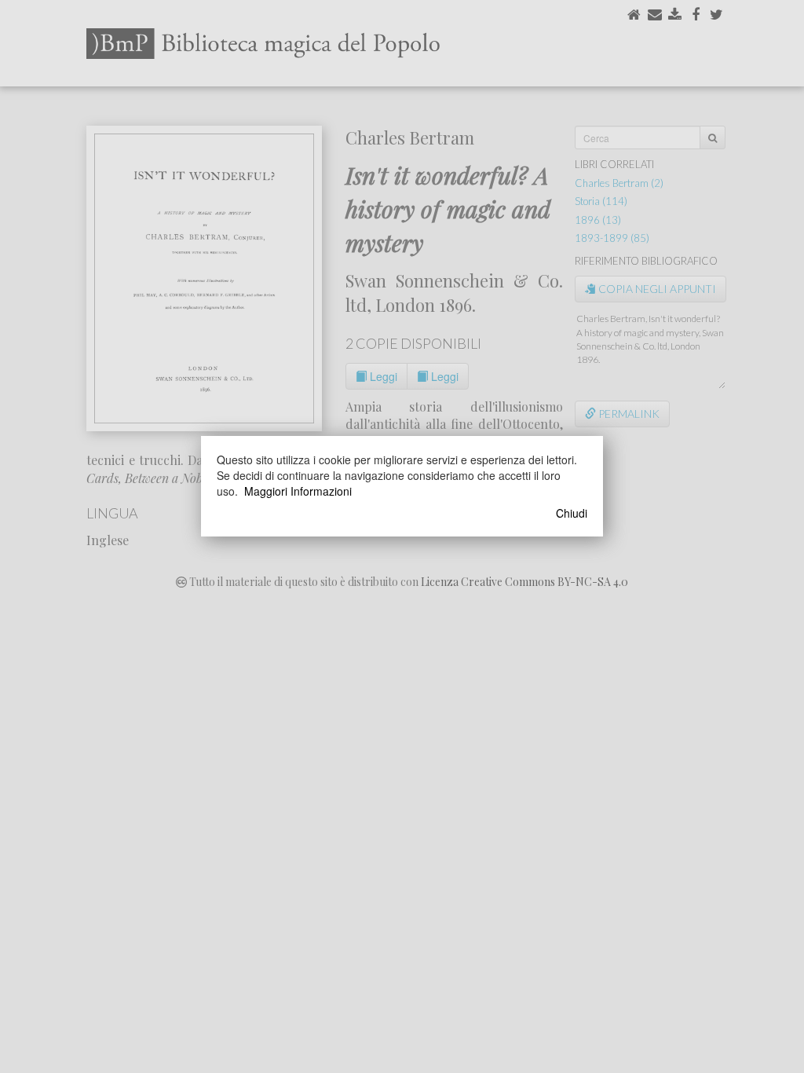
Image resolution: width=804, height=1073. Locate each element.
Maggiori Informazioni (298, 491)
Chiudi (571, 513)
